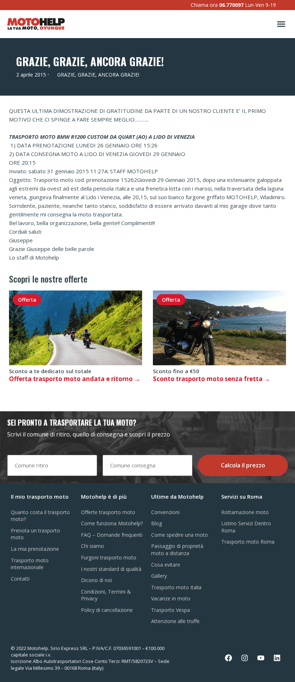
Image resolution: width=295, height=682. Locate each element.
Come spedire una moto (179, 534)
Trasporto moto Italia (176, 587)
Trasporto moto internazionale (30, 564)
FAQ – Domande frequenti (111, 534)
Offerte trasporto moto (108, 512)
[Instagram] (244, 658)
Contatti (20, 578)
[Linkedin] (277, 658)
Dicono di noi (96, 580)
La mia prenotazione (35, 548)
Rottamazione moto (245, 512)
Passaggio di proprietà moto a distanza (177, 550)
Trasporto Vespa (170, 610)
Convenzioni (165, 512)
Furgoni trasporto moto (108, 557)
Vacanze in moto (170, 598)
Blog (156, 523)
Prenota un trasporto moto (35, 534)
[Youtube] (261, 658)
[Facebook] (228, 658)
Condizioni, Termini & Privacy (106, 595)
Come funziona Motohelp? (112, 523)
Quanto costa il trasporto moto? (40, 516)
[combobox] (52, 465)
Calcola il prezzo (243, 465)
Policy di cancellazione (107, 610)
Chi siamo (92, 546)
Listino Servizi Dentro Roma (246, 527)
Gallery (159, 575)
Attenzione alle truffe (175, 621)
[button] (281, 24)
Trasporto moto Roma (247, 541)
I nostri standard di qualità (111, 569)
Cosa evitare (165, 564)
